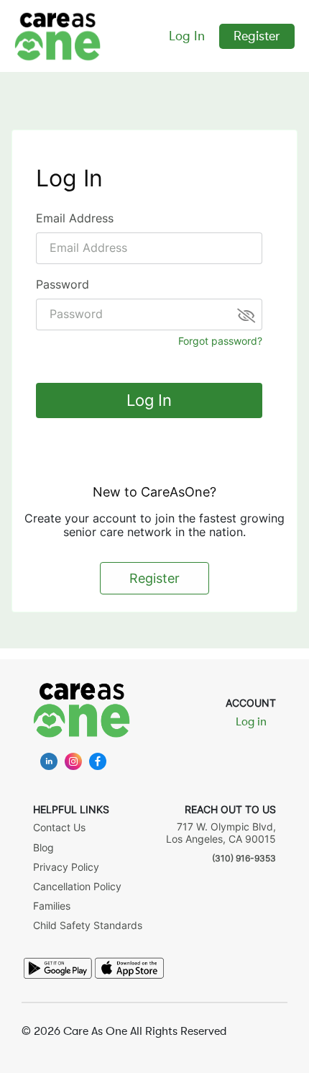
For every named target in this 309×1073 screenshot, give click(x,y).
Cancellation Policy (77, 886)
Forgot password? (220, 341)
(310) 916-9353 (244, 858)
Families (51, 906)
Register (257, 36)
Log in (251, 721)
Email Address (75, 218)
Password (62, 284)
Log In (187, 36)
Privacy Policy (66, 867)
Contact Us (59, 827)
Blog (43, 847)
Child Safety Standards (87, 925)
